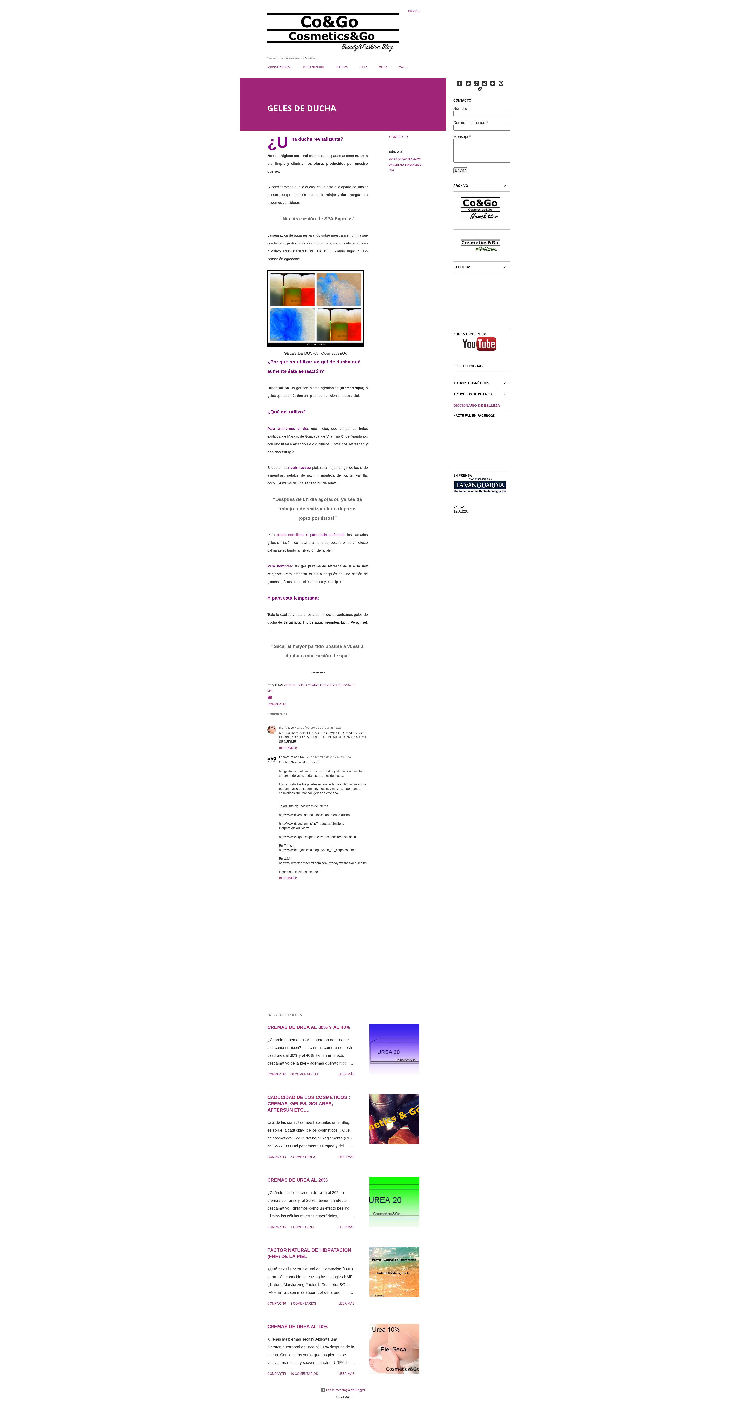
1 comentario (302, 1227)
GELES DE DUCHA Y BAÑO (405, 159)
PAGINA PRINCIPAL (279, 67)
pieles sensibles (291, 535)
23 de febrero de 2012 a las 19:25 (319, 727)
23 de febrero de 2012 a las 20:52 (329, 757)
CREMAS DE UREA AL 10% (297, 1326)
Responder (288, 748)
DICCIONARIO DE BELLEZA (476, 405)
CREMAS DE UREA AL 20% (297, 1180)
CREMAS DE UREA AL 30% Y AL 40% (308, 1027)
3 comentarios (303, 1157)
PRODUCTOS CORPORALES (405, 164)
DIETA (363, 67)
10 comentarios (304, 1373)
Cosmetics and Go (291, 757)
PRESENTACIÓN (313, 67)
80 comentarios (304, 1074)
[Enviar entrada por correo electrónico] (269, 698)
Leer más (346, 1074)
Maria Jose (286, 727)
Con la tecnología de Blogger (345, 1390)
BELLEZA (342, 67)
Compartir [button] (398, 137)
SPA (391, 170)
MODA (383, 67)
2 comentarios (303, 1303)
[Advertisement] (311, 964)
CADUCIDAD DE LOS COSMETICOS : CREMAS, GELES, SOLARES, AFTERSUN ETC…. (308, 1103)
